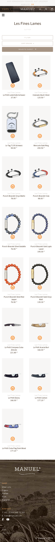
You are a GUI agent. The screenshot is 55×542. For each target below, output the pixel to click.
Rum (4, 496)
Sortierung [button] (26, 43)
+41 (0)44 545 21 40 (14, 512)
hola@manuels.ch (13, 515)
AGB (4, 529)
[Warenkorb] (52, 9)
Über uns (6, 487)
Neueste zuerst (26, 49)
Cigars (6, 9)
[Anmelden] (40, 9)
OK (32, 4)
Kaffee (5, 493)
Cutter (27, 29)
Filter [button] (27, 37)
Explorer (6, 500)
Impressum (7, 533)
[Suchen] (46, 9)
